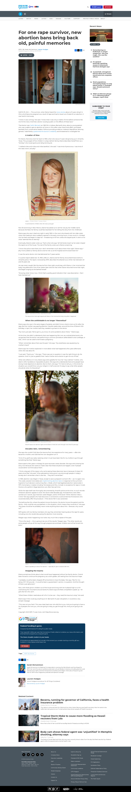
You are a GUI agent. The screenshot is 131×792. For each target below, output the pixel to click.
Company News (55, 755)
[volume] (25, 14)
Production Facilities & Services (99, 771)
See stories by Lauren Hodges (36, 683)
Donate (108, 7)
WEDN (26, 763)
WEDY (34, 763)
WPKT (32, 764)
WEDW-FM (24, 764)
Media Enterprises (55, 771)
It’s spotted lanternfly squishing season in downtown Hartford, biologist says (101, 64)
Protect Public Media (91, 18)
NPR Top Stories (29, 653)
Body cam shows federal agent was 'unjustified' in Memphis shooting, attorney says (76, 733)
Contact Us (54, 777)
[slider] (27, 14)
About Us (53, 752)
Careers (53, 774)
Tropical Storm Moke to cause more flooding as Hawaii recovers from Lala (72, 717)
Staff (52, 761)
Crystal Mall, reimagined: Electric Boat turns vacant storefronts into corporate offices (102, 74)
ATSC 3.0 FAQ (34, 765)
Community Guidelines (77, 768)
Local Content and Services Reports (98, 775)
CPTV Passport (75, 771)
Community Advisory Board (58, 767)
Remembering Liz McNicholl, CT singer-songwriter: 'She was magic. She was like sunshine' (100, 53)
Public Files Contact (26, 765)
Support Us (54, 780)
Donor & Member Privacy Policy (79, 778)
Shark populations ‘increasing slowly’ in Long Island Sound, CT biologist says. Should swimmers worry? (102, 85)
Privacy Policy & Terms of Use (79, 782)
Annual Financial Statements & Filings (99, 752)
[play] (20, 14)
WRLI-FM (36, 764)
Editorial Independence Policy (99, 768)
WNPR (28, 764)
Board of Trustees (55, 764)
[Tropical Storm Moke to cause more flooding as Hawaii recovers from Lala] (28, 720)
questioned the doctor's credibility (44, 131)
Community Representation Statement (78, 765)
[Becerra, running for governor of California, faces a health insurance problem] (28, 704)
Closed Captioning (95, 759)
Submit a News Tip (76, 752)
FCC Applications (95, 762)
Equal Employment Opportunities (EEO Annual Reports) (80, 775)
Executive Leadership (56, 758)
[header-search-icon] (87, 7)
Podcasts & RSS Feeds (77, 758)
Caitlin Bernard (35, 125)
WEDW (30, 763)
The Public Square (95, 778)
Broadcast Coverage (96, 755)
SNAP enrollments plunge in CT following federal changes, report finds (102, 95)
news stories (61, 112)
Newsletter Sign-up (76, 755)
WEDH (23, 763)
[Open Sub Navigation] (24, 18)
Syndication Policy (95, 765)
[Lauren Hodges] (21, 682)
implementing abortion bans (52, 481)
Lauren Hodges (43, 49)
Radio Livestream (75, 761)
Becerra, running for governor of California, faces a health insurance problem (74, 701)
